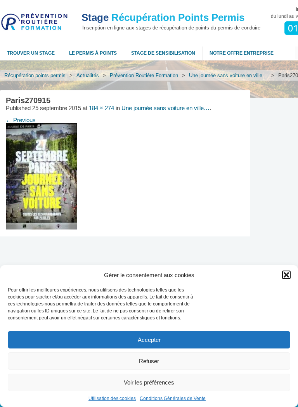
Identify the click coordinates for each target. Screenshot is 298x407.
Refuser (149, 361)
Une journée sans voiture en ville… (228, 75)
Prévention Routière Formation (144, 75)
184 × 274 (101, 108)
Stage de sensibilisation (163, 53)
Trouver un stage (31, 53)
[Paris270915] (41, 227)
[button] (286, 275)
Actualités (87, 75)
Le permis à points (93, 53)
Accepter (149, 339)
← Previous (21, 120)
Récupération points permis (35, 75)
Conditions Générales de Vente (173, 398)
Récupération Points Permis (162, 17)
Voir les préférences (149, 382)
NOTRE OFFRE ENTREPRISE (242, 53)
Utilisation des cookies (112, 398)
